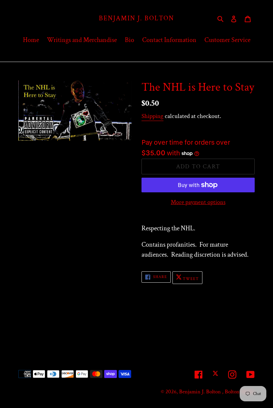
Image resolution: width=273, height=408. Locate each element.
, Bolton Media (238, 391)
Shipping (152, 116)
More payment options (198, 202)
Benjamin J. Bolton (136, 18)
